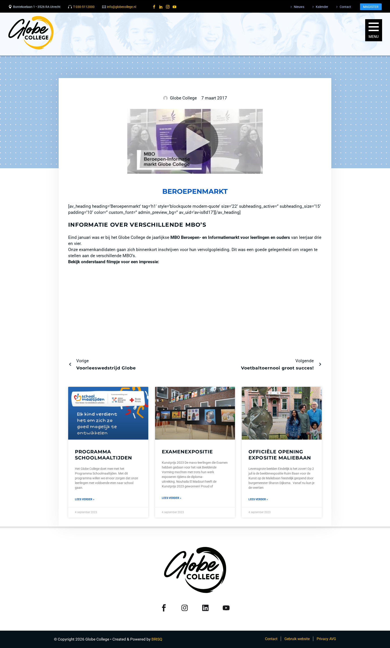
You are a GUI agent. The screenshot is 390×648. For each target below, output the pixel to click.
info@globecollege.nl (121, 7)
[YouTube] (174, 7)
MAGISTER (370, 7)
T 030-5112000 (84, 7)
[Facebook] (154, 7)
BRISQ (156, 639)
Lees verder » (84, 499)
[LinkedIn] (161, 7)
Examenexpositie (187, 451)
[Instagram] (167, 7)
